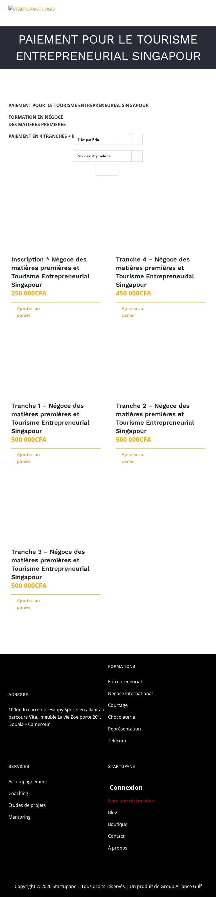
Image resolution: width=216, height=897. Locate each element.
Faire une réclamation (131, 801)
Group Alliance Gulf (181, 886)
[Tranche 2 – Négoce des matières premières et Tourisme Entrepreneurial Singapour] (160, 368)
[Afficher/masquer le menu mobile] (205, 18)
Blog (112, 812)
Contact (116, 836)
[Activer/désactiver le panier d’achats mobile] (195, 18)
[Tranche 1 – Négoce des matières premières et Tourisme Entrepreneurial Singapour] (55, 368)
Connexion (126, 787)
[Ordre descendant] (137, 139)
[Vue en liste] (112, 169)
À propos (117, 848)
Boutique (117, 824)
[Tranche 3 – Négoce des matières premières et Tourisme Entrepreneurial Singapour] (55, 514)
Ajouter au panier (28, 312)
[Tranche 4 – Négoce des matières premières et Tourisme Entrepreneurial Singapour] (160, 222)
